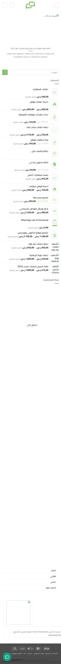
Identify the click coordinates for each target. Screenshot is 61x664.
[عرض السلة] (11, 5)
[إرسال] (5, 72)
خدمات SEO (27, 653)
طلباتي (53, 576)
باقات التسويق (39, 653)
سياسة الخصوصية (50, 336)
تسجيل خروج (51, 587)
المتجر (53, 570)
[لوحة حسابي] (4, 5)
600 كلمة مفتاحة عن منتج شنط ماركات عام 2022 (30, 48)
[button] (56, 5)
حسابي (53, 582)
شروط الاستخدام (51, 346)
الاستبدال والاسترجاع (50, 343)
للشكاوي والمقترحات (49, 340)
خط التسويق (17, 660)
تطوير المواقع (17, 653)
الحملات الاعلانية (51, 653)
